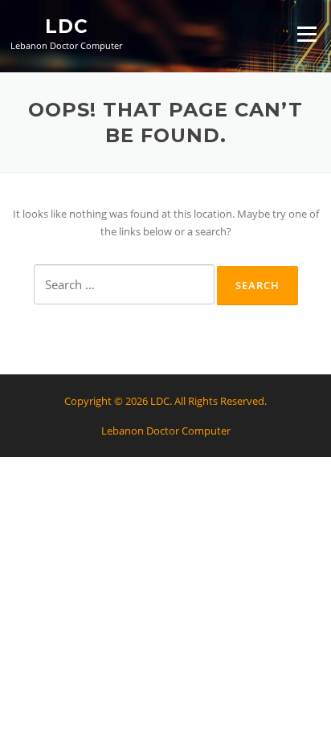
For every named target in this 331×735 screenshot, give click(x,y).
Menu (306, 34)
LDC (66, 25)
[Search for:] (124, 284)
